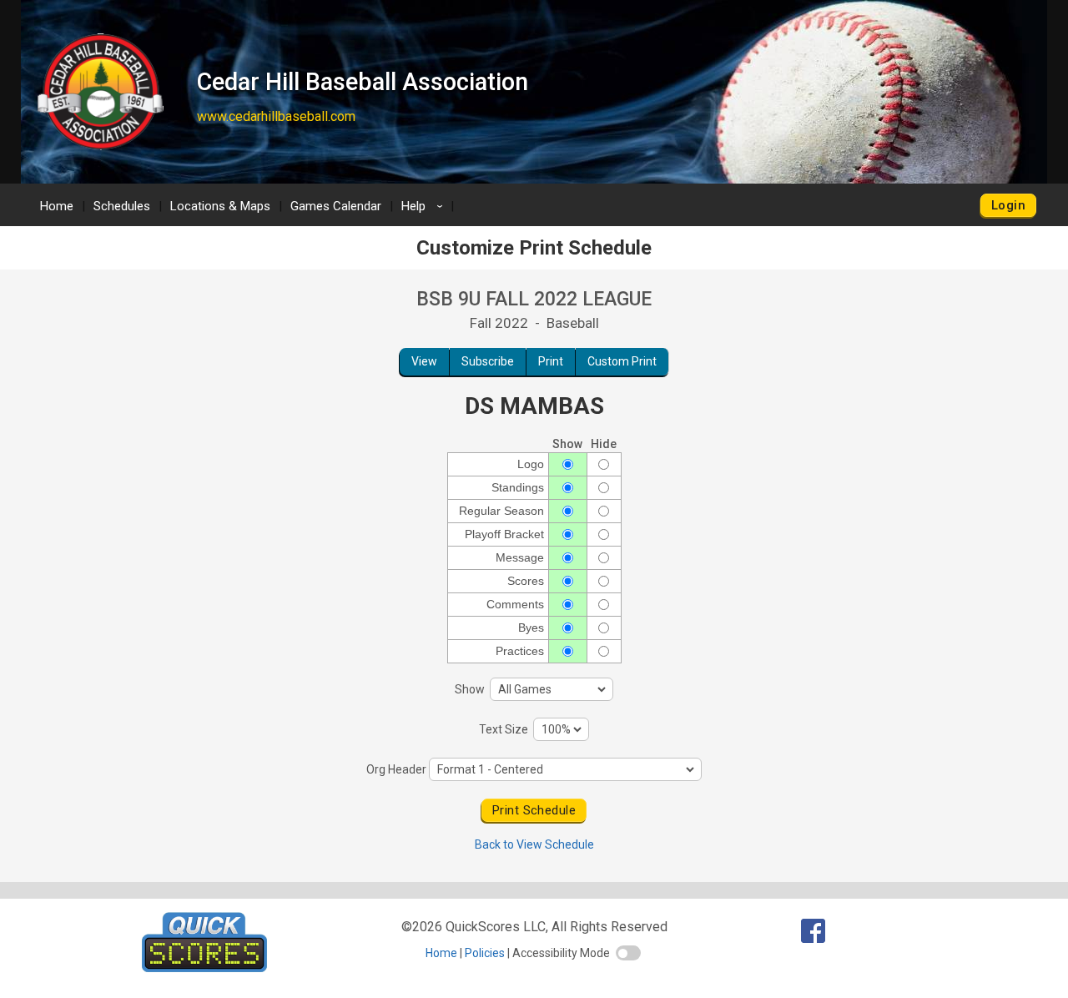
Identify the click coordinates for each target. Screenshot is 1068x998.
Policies (485, 953)
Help (424, 206)
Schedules (121, 206)
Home (56, 206)
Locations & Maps (220, 206)
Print (550, 361)
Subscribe (487, 361)
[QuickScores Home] (204, 967)
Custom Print (622, 361)
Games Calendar (335, 206)
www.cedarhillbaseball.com (276, 116)
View (424, 361)
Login (1008, 205)
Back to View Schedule (534, 844)
